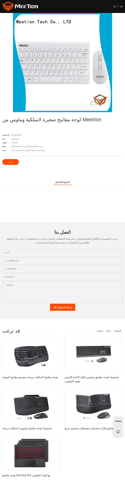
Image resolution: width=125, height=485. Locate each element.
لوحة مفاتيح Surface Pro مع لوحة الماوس (26, 475)
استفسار (10, 162)
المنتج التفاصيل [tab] (62, 182)
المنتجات (117, 330)
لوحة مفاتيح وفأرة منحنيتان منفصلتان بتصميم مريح (92, 428)
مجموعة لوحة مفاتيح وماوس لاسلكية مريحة (27, 428)
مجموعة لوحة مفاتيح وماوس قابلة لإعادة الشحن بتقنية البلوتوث (91, 379)
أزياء (108, 330)
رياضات (99, 330)
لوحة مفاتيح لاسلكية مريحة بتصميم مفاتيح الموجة (30, 377)
